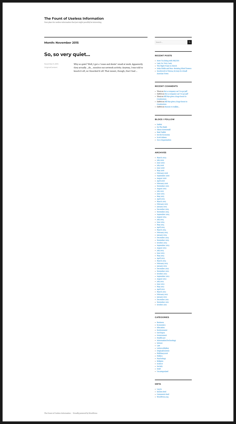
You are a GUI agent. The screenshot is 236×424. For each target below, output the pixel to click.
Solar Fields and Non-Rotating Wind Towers (174, 68)
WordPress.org (163, 397)
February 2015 (162, 204)
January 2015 (162, 207)
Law (158, 346)
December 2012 (163, 269)
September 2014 (163, 214)
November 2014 (163, 212)
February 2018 (162, 173)
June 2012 (160, 284)
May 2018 (160, 171)
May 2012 (160, 287)
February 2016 (162, 183)
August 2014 (161, 217)
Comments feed (163, 394)
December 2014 (163, 209)
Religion (160, 361)
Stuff (159, 369)
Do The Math (162, 127)
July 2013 (160, 251)
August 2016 (162, 178)
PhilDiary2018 (162, 353)
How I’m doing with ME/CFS (168, 61)
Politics (160, 356)
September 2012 (163, 276)
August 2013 (161, 248)
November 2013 (163, 240)
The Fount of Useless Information (74, 18)
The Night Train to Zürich (167, 66)
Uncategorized (162, 371)
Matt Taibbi (161, 132)
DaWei (159, 124)
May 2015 (160, 196)
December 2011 (163, 300)
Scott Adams (162, 137)
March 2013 (161, 261)
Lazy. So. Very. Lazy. (164, 63)
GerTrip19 (161, 333)
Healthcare (161, 338)
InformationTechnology (166, 340)
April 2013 (161, 258)
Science (160, 364)
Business (160, 322)
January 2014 (162, 235)
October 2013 (162, 243)
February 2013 (162, 263)
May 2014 (160, 225)
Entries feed (161, 392)
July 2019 (160, 160)
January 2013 (162, 266)
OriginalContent (50, 67)
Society (159, 366)
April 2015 (161, 199)
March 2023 (161, 158)
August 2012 (161, 279)
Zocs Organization (164, 140)
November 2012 (163, 271)
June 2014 (160, 222)
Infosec (160, 343)
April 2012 (161, 289)
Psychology (161, 359)
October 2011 (162, 305)
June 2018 (160, 168)
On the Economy (163, 135)
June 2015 (160, 194)
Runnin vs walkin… (172, 107)
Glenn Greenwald (163, 130)
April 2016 (161, 181)
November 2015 (163, 186)
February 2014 (162, 232)
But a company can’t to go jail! (175, 91)
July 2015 (160, 191)
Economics (161, 325)
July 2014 (160, 220)
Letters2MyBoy (163, 348)
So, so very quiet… (67, 54)
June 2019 (161, 163)
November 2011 (163, 302)
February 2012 (162, 294)
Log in (159, 389)
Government (162, 335)
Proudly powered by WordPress (85, 413)
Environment (162, 330)
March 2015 (161, 202)
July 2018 (160, 165)
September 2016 (163, 176)
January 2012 (162, 297)
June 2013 (160, 253)
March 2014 (161, 230)
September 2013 (163, 245)
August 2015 (161, 189)
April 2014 (161, 227)
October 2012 (162, 274)
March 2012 (161, 292)
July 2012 (160, 281)
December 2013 (163, 238)
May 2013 (160, 256)
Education (161, 328)
